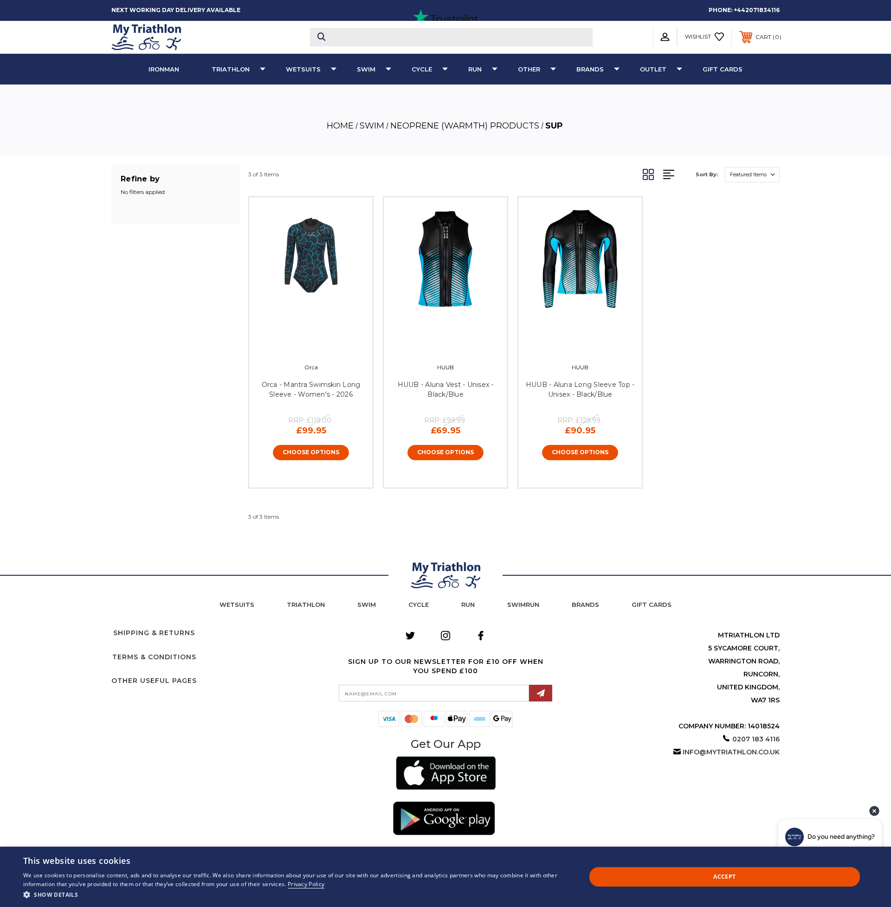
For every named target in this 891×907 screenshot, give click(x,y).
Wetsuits (303, 69)
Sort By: (707, 174)
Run (475, 69)
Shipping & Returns (154, 633)
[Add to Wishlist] (321, 345)
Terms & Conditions (154, 657)
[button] (446, 774)
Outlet (653, 69)
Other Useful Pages (154, 680)
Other (529, 69)
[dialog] (445, 877)
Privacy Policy (306, 884)
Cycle (422, 69)
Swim (366, 69)
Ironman (163, 69)
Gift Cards (722, 69)
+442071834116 (757, 9)
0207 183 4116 (756, 739)
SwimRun (523, 604)
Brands (590, 69)
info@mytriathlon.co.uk (731, 752)
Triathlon (231, 69)
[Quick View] (300, 345)
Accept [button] (724, 877)
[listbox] (752, 174)
